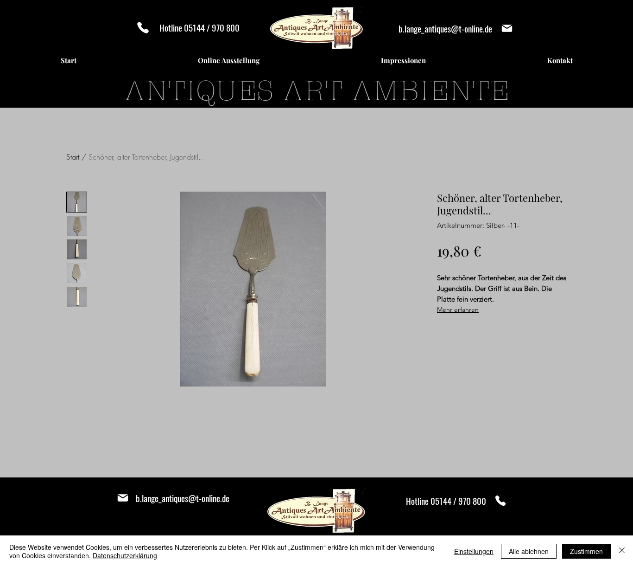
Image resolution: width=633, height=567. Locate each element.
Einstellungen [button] (474, 551)
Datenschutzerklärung (125, 555)
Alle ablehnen (529, 551)
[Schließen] (621, 551)
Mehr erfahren (458, 309)
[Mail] (506, 28)
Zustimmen (586, 551)
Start (72, 157)
